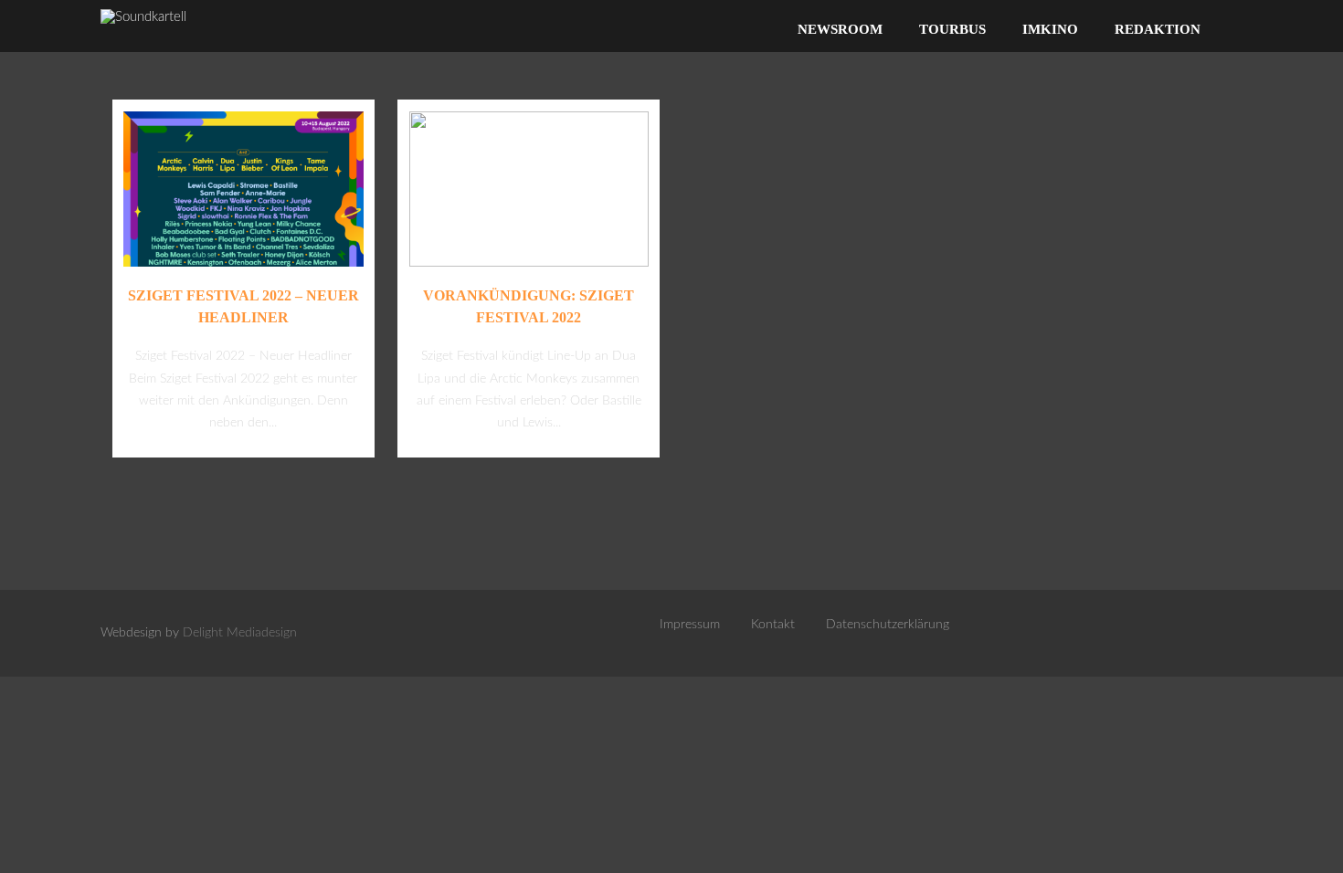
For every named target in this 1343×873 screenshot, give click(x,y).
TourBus (952, 29)
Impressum (690, 624)
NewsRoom (840, 29)
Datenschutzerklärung (887, 624)
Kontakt (773, 624)
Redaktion (1157, 29)
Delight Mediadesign (240, 632)
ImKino (1050, 29)
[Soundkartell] (143, 17)
